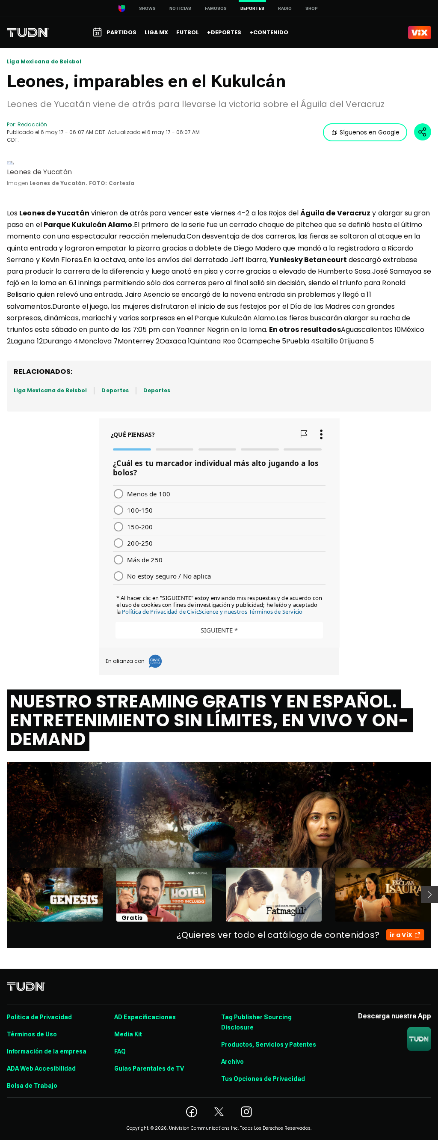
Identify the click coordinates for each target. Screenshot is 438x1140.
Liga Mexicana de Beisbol (44, 61)
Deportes (114, 390)
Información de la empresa (46, 1051)
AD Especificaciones (145, 1017)
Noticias (180, 8)
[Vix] (419, 32)
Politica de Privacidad (39, 1017)
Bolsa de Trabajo (32, 1085)
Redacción (32, 124)
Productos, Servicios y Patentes (268, 1044)
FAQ (120, 1051)
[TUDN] (28, 32)
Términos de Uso (32, 1034)
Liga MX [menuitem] (156, 32)
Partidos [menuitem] (121, 32)
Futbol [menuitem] (187, 32)
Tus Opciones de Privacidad (263, 1078)
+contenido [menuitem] (268, 32)
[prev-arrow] (1, 894)
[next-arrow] (429, 894)
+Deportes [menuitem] (224, 32)
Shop (311, 8)
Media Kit (128, 1034)
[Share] (422, 131)
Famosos (216, 8)
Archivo (232, 1061)
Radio (285, 8)
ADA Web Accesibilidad (41, 1068)
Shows (147, 8)
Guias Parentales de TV (149, 1068)
